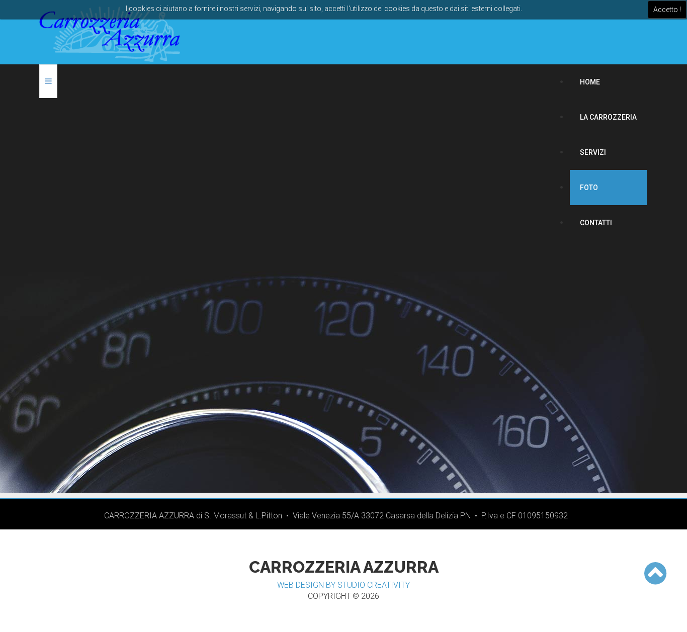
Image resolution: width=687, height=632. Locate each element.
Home (590, 82)
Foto (589, 188)
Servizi (593, 152)
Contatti (596, 223)
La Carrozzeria (608, 117)
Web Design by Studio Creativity (343, 585)
